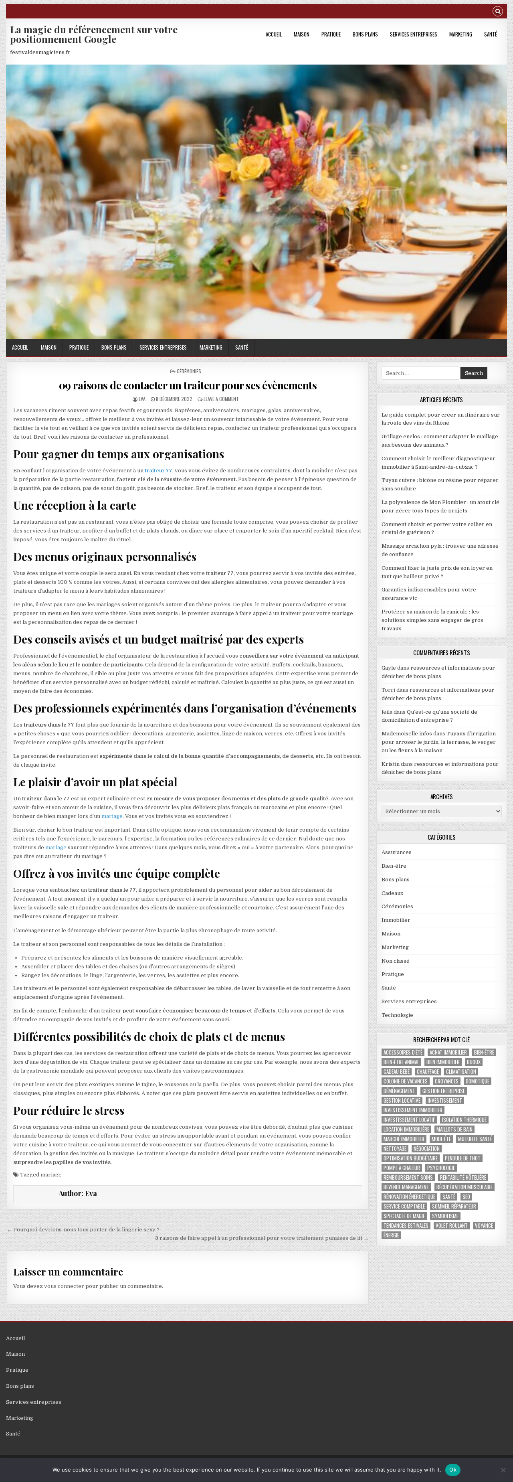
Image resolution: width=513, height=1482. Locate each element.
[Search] (498, 12)
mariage (112, 816)
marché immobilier (404, 1139)
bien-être (484, 1052)
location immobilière (406, 1129)
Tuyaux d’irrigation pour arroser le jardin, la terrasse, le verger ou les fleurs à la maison (439, 742)
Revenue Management (406, 1187)
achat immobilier (448, 1052)
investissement (445, 1100)
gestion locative (402, 1100)
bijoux (474, 1062)
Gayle (389, 668)
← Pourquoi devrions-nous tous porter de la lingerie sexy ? (83, 1230)
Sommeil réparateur (454, 1206)
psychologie (441, 1168)
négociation (427, 1148)
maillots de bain (454, 1129)
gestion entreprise (443, 1091)
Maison (301, 34)
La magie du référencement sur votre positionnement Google (94, 34)
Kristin (391, 764)
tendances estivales (406, 1225)
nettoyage (395, 1148)
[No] (503, 1470)
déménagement (399, 1091)
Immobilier (396, 920)
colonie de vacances (406, 1081)
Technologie (397, 1015)
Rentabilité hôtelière (463, 1177)
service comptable (404, 1206)
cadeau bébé (397, 1071)
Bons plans (365, 34)
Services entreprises (413, 34)
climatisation (461, 1071)
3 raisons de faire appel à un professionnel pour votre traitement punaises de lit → (262, 1238)
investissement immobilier (413, 1110)
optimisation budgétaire (411, 1158)
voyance (484, 1225)
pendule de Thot (463, 1158)
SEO (466, 1197)
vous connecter (64, 1286)
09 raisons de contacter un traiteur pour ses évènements (188, 385)
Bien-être (394, 866)
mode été (441, 1139)
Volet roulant (452, 1225)
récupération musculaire (464, 1187)
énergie (391, 1235)
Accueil (274, 34)
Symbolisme (445, 1216)
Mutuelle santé (475, 1139)
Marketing (460, 34)
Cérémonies (189, 371)
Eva (142, 398)
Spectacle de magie (404, 1216)
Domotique (477, 1081)
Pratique (331, 34)
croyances (446, 1081)
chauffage (428, 1071)
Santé (490, 34)
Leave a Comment (221, 398)
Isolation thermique (464, 1120)
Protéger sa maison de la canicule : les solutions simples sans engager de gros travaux (432, 620)
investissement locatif (409, 1120)
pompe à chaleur (402, 1168)
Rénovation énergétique (409, 1197)
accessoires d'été (403, 1052)
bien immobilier (443, 1062)
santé (448, 1197)
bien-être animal (401, 1062)
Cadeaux (392, 893)
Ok (452, 1469)
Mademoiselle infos (407, 734)
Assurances (397, 852)
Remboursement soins (408, 1177)
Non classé (396, 961)
